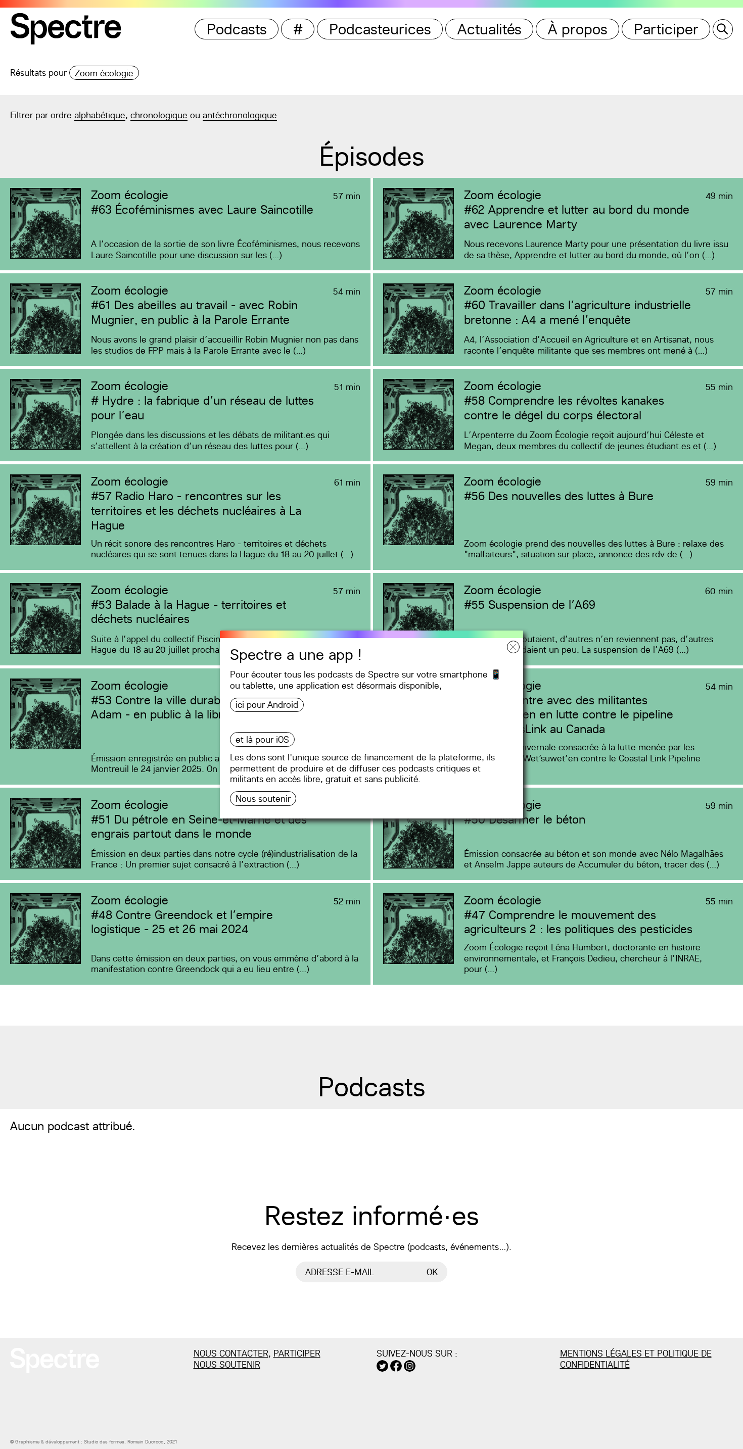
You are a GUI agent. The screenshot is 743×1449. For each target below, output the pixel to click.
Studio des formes (104, 1441)
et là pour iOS (262, 739)
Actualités (489, 29)
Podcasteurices (380, 29)
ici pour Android (267, 704)
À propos (578, 29)
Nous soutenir (263, 798)
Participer (666, 29)
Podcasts (237, 29)
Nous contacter (231, 1353)
